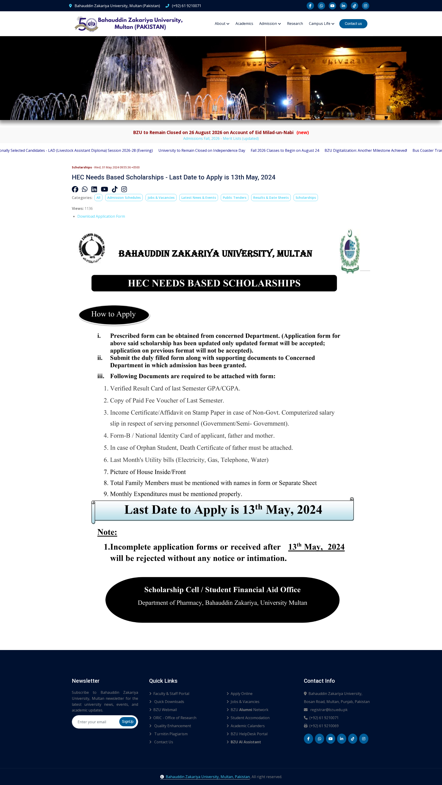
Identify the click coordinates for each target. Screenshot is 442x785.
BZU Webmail (165, 709)
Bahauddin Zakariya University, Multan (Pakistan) (117, 5)
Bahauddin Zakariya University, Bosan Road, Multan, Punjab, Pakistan (337, 697)
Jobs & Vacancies (161, 197)
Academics (244, 23)
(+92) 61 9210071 (186, 5)
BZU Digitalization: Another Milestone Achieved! (332, 150)
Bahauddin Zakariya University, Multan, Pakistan (208, 776)
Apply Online (242, 693)
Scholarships (306, 197)
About (220, 23)
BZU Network (249, 709)
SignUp (128, 721)
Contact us (353, 23)
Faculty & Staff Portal (171, 693)
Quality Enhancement (172, 725)
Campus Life (319, 23)
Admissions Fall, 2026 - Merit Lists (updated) (221, 138)
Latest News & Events (198, 197)
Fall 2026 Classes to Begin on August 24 (251, 150)
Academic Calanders (248, 725)
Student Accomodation (250, 717)
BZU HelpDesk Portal (249, 733)
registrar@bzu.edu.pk (328, 709)
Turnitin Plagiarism (170, 733)
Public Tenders (234, 197)
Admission (268, 23)
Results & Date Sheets (271, 197)
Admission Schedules (124, 197)
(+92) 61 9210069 (324, 725)
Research (295, 23)
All (98, 197)
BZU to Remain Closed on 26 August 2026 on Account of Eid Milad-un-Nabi (221, 132)
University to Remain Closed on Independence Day (168, 150)
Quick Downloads (168, 701)
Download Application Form (101, 216)
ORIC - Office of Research (174, 717)
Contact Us (163, 741)
